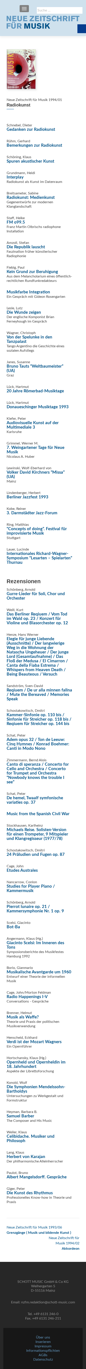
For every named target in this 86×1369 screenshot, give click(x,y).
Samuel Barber (20, 1116)
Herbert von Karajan (26, 1157)
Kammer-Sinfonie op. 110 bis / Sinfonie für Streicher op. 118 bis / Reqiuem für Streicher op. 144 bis (39, 719)
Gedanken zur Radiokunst (31, 129)
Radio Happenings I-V (27, 997)
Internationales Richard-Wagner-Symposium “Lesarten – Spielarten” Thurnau (39, 558)
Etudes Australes (22, 870)
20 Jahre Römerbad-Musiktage (35, 391)
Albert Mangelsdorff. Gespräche (37, 1177)
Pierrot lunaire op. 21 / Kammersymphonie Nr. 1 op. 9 (35, 909)
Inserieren (43, 1342)
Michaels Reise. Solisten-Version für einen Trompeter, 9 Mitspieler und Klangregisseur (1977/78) (37, 834)
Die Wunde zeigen (24, 312)
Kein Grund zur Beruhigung (32, 272)
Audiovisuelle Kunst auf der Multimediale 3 (33, 425)
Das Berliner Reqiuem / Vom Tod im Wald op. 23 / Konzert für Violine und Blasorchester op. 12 (37, 618)
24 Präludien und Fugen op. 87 (36, 855)
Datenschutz (43, 1359)
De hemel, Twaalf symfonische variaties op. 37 (35, 800)
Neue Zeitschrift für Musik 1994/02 (64, 1243)
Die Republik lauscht (26, 247)
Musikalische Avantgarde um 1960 (39, 972)
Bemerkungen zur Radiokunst (34, 145)
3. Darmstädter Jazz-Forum (32, 513)
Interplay (15, 177)
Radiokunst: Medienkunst (31, 198)
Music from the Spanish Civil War (38, 814)
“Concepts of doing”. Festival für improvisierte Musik (37, 531)
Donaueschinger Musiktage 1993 (38, 407)
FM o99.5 (16, 222)
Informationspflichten (43, 1350)
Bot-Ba (13, 927)
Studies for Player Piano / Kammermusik (31, 888)
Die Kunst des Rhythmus (30, 1193)
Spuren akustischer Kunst (30, 161)
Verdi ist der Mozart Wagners (34, 1042)
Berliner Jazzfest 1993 (27, 497)
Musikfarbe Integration (28, 292)
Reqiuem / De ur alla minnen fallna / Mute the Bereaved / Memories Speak (39, 694)
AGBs (43, 1355)
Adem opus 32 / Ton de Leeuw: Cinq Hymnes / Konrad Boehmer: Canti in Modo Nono (38, 744)
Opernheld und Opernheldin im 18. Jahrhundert (36, 1064)
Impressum (43, 1346)
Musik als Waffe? (23, 1017)
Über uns (43, 1337)
